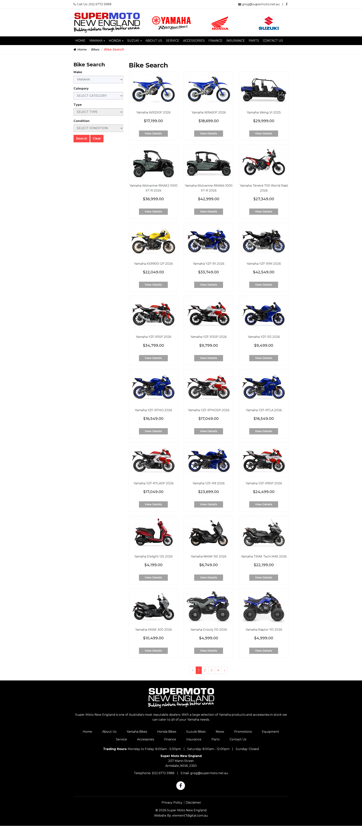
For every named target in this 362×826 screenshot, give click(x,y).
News (220, 731)
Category (81, 88)
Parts (254, 40)
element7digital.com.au (190, 815)
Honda (115, 40)
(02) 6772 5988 (100, 4)
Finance (215, 40)
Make (78, 72)
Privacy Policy (172, 802)
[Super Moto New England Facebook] (287, 4)
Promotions (243, 731)
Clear (97, 138)
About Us (154, 40)
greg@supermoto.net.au (260, 4)
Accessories (194, 40)
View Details (153, 133)
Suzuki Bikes (196, 731)
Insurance (235, 40)
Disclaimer (193, 802)
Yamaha (96, 40)
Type (78, 105)
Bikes (95, 49)
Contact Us (273, 40)
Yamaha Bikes (137, 731)
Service (172, 40)
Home (80, 40)
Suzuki (133, 40)
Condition (82, 121)
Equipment (270, 731)
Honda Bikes (166, 731)
